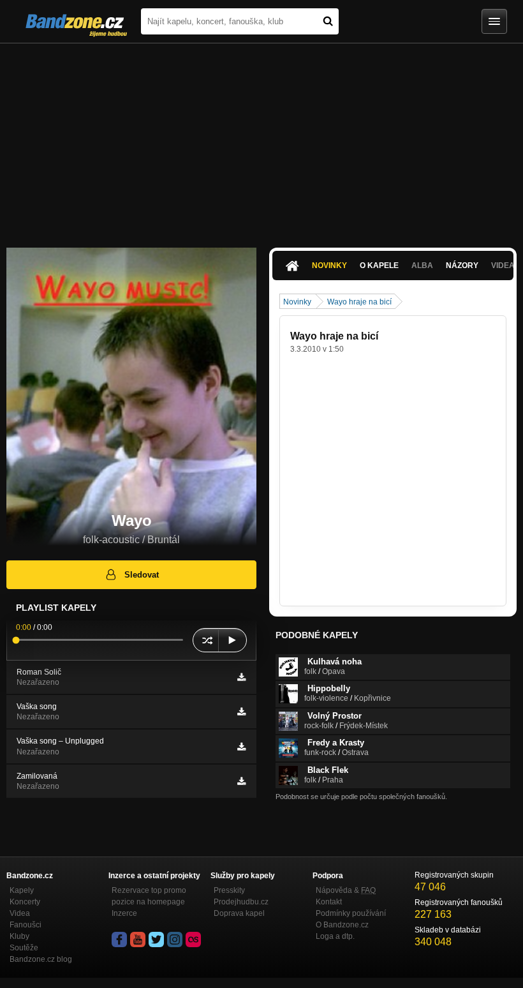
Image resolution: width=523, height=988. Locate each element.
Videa (20, 913)
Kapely (22, 890)
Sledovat (141, 575)
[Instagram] (174, 939)
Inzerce (124, 913)
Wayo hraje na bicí (359, 301)
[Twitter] (156, 939)
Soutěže (24, 947)
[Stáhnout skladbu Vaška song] (241, 711)
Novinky (329, 265)
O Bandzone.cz (342, 924)
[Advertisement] (261, 139)
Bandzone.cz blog (41, 959)
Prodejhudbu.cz (241, 901)
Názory (462, 265)
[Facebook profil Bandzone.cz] (119, 939)
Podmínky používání (351, 913)
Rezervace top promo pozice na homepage (149, 896)
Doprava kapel (239, 913)
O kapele (379, 265)
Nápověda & (346, 890)
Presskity (229, 890)
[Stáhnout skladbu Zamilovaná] (241, 781)
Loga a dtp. (335, 936)
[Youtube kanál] (137, 939)
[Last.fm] (193, 939)
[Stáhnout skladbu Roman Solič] (241, 677)
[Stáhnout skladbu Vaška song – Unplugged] (241, 746)
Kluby (19, 936)
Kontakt (329, 901)
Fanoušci (25, 924)
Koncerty (25, 901)
